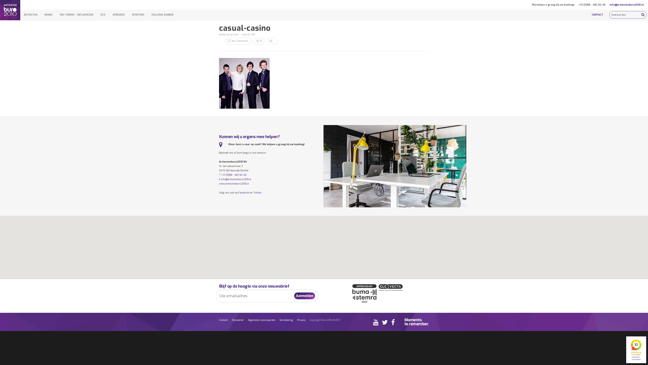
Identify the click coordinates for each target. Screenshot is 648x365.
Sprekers (119, 14)
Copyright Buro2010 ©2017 (324, 320)
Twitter (257, 192)
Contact (597, 14)
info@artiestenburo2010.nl (627, 4)
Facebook (243, 192)
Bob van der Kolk (230, 34)
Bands (48, 14)
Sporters (138, 14)
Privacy (301, 320)
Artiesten (30, 14)
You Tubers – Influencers (76, 14)
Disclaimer (238, 320)
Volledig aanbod (162, 14)
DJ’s (103, 14)
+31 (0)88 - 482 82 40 (591, 4)
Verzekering (286, 320)
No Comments (239, 41)
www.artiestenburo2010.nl (234, 183)
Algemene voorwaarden (261, 320)
